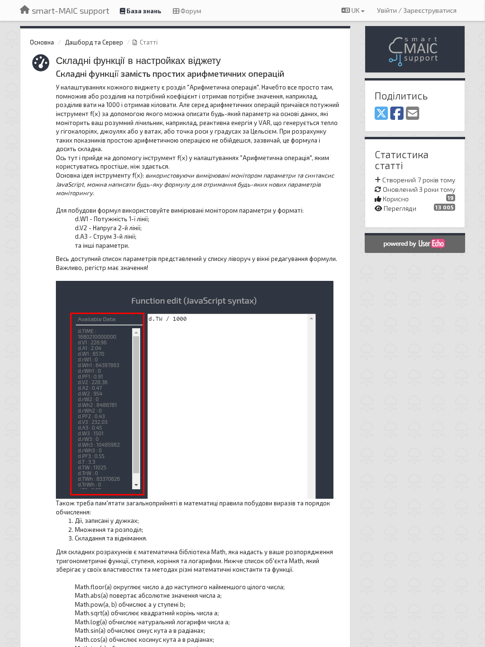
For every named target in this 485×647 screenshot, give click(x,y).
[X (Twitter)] (381, 114)
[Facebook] (397, 114)
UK (355, 10)
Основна (42, 42)
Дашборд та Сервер (94, 42)
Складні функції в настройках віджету (138, 60)
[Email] (412, 114)
